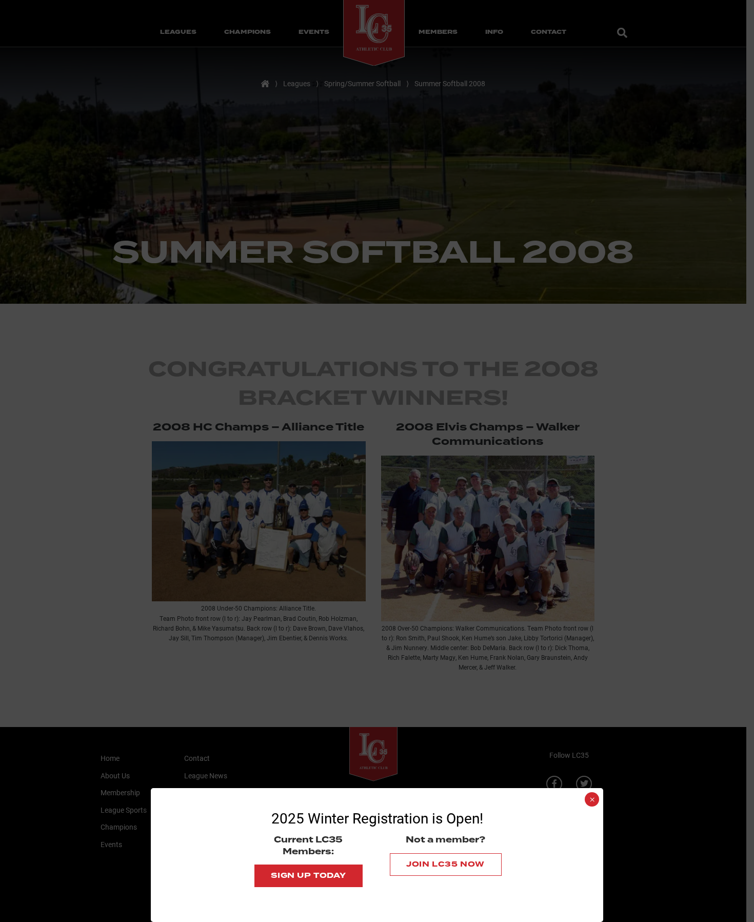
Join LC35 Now (445, 864)
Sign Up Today (308, 875)
